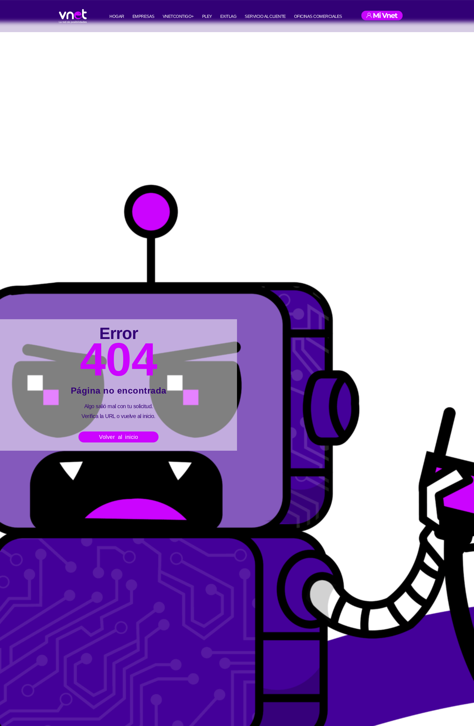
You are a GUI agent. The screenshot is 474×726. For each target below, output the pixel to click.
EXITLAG (228, 16)
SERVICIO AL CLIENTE (265, 16)
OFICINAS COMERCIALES (318, 16)
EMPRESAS (143, 16)
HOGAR (116, 16)
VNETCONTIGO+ (178, 16)
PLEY (207, 16)
